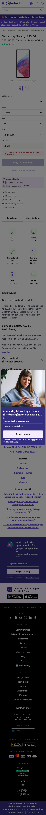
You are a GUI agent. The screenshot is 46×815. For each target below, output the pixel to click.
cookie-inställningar (12, 410)
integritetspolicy (11, 413)
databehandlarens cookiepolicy (17, 415)
